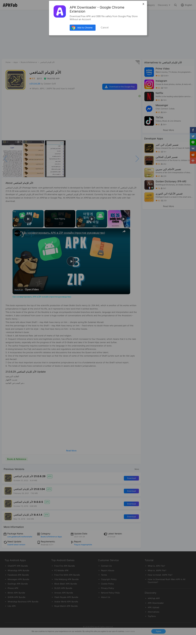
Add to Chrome (84, 27)
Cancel (105, 27)
